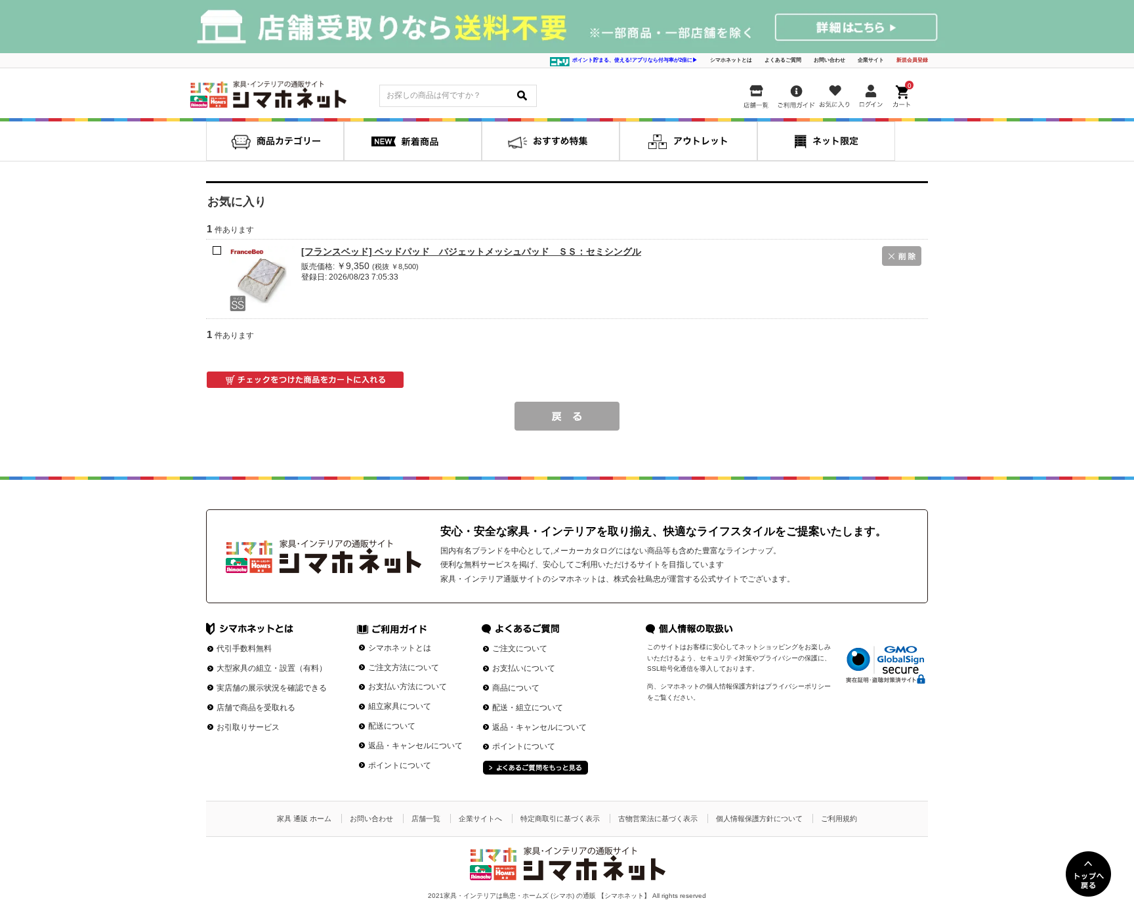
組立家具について (399, 706)
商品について (515, 687)
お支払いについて (523, 668)
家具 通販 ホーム (304, 818)
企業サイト (871, 60)
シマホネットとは (731, 60)
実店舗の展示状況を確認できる (272, 687)
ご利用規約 (839, 818)
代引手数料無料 (244, 648)
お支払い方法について (407, 686)
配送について (391, 726)
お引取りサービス (248, 727)
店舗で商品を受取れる (256, 707)
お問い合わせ (829, 60)
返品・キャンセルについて (415, 745)
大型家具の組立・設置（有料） (272, 668)
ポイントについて (399, 765)
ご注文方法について (403, 667)
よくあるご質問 (783, 60)
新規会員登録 (912, 60)
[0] (903, 93)
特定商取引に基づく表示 (560, 818)
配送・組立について (527, 707)
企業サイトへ (480, 818)
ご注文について (519, 648)
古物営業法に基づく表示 (658, 818)
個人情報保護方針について (759, 818)
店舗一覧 (425, 818)
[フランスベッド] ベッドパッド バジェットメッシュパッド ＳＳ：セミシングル (471, 251)
